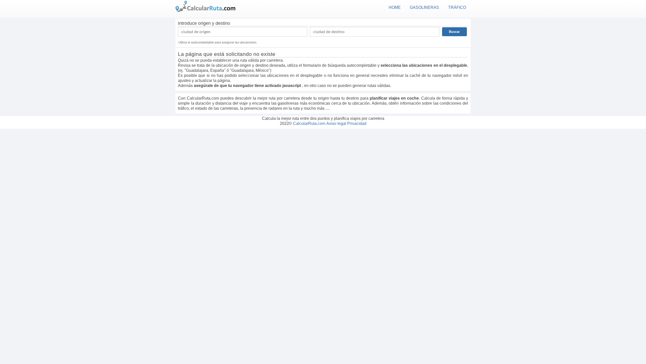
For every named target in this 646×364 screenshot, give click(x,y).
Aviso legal (336, 123)
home (395, 7)
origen (204, 23)
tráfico (457, 7)
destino (223, 23)
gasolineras (424, 7)
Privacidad (356, 123)
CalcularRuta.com (309, 123)
